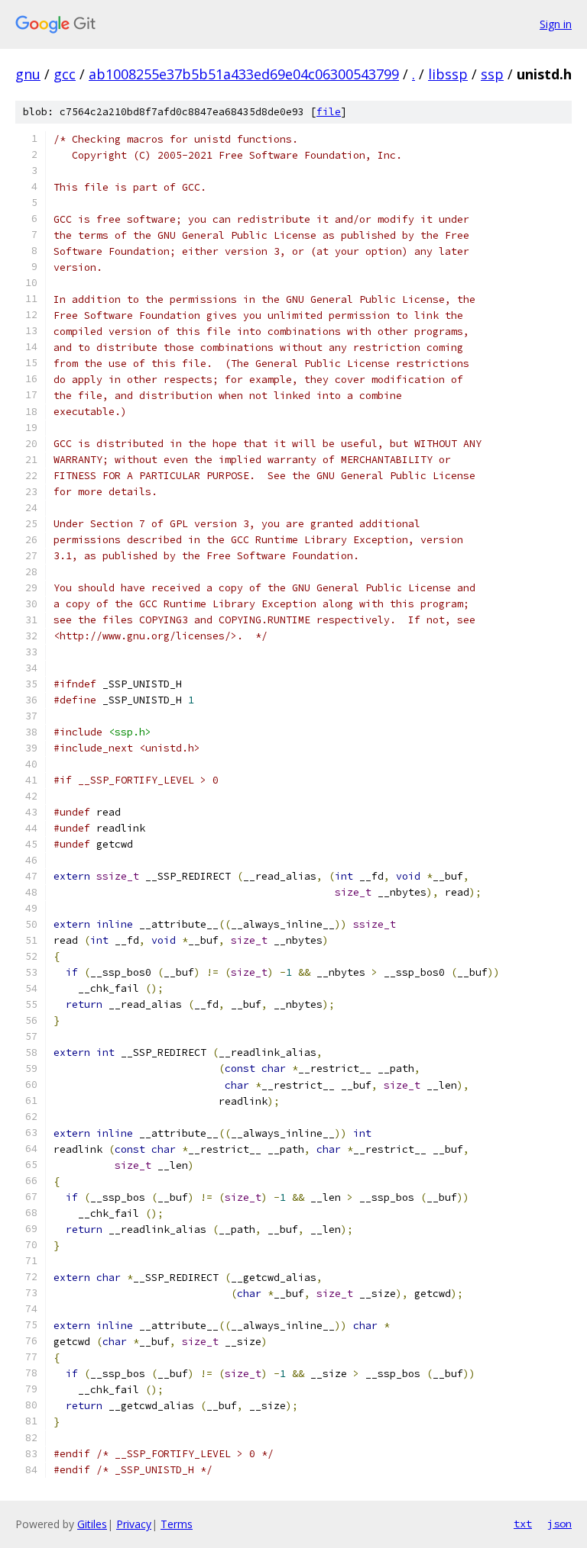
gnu (28, 74)
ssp (492, 74)
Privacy (133, 1524)
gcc (65, 74)
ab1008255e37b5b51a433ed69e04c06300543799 (244, 74)
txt (523, 1523)
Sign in (556, 24)
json (559, 1523)
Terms (177, 1524)
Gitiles (92, 1524)
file (328, 111)
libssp (448, 74)
